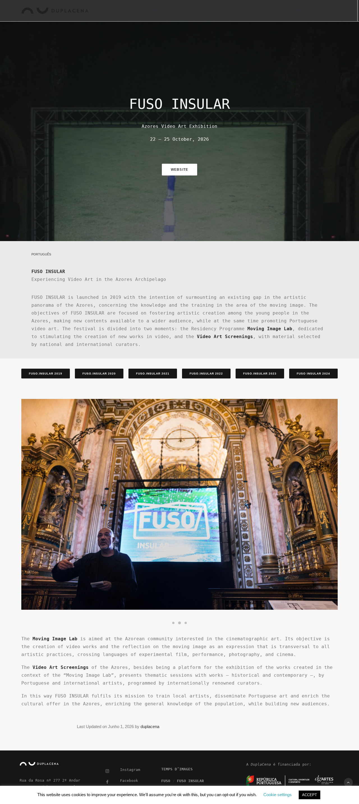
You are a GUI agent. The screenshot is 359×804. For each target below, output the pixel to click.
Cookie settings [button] (277, 794)
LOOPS (237, 11)
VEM (256, 11)
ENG (343, 11)
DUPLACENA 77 (149, 11)
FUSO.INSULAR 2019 (45, 373)
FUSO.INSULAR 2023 (260, 373)
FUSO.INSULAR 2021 (152, 373)
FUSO (217, 11)
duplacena (150, 726)
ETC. (326, 11)
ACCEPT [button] (309, 795)
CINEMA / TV (302, 11)
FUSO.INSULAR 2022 (206, 373)
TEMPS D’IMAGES (187, 11)
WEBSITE (179, 170)
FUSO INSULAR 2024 (313, 373)
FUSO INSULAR (190, 781)
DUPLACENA (114, 11)
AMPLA (275, 11)
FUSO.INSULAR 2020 (99, 373)
